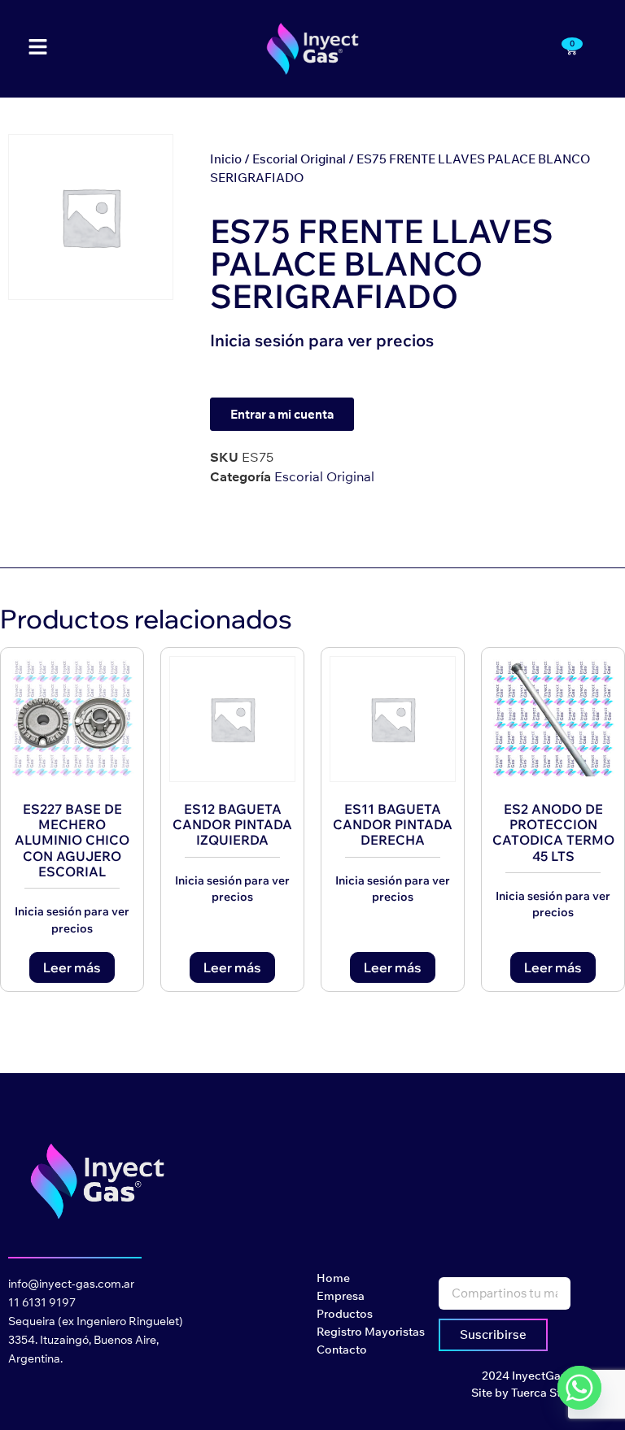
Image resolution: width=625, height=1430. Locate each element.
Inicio (226, 159)
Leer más (72, 967)
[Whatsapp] (579, 1388)
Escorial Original (299, 159)
